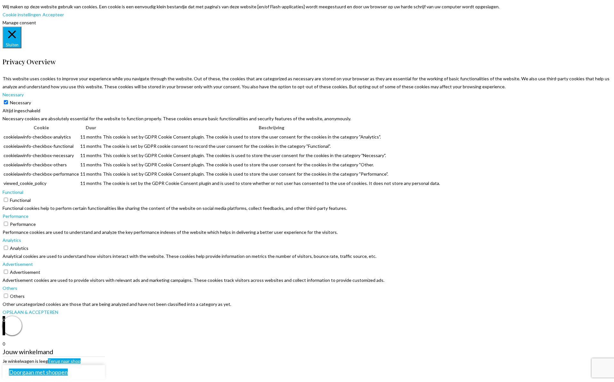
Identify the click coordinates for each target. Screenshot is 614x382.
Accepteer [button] (53, 14)
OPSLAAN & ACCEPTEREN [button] (30, 312)
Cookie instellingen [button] (22, 14)
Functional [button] (13, 192)
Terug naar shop (64, 361)
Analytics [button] (12, 240)
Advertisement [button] (18, 264)
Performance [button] (15, 216)
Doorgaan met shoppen (38, 372)
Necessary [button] (13, 94)
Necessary (20, 102)
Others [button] (10, 288)
